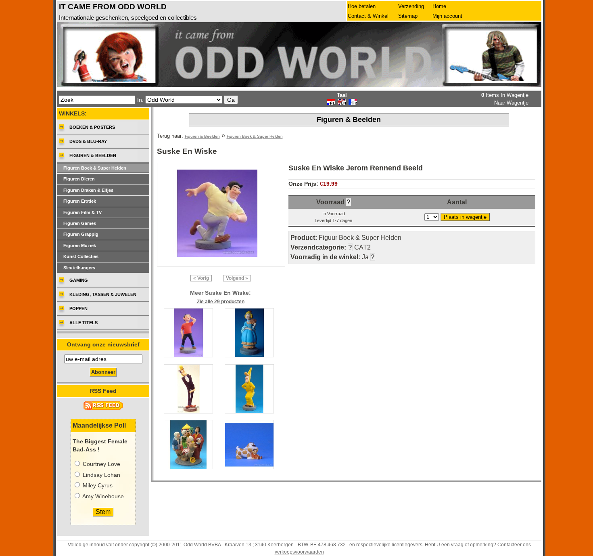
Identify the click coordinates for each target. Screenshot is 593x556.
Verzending (411, 6)
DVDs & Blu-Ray (88, 141)
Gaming (78, 280)
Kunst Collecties (80, 256)
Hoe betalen (362, 6)
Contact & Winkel (368, 16)
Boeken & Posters (92, 127)
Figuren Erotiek (79, 201)
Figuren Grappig (80, 234)
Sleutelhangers (79, 267)
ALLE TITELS (83, 322)
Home (439, 6)
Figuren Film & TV (82, 212)
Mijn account (447, 16)
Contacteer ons (514, 545)
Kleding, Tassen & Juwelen (102, 294)
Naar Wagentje (511, 103)
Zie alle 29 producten (220, 301)
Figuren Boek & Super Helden (255, 136)
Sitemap (408, 16)
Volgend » (237, 278)
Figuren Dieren (79, 178)
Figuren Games (79, 223)
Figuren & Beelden (202, 136)
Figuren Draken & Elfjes (88, 190)
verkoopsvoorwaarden (299, 552)
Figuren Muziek (79, 245)
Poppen (78, 308)
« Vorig (201, 278)
